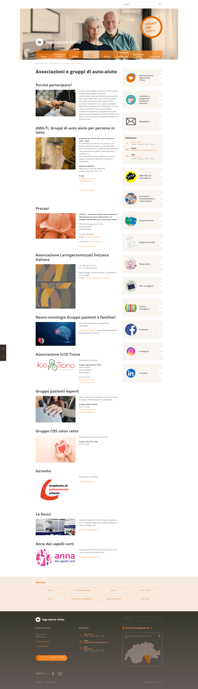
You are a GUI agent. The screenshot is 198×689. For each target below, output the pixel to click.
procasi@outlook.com (93, 237)
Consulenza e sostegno (59, 55)
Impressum (39, 682)
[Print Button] (3, 349)
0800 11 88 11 (136, 142)
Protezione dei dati (50, 682)
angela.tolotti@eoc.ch (87, 412)
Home (43, 57)
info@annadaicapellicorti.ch (90, 557)
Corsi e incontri (91, 55)
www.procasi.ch (95, 241)
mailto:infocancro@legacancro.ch (144, 150)
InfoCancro (135, 157)
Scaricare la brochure (87, 246)
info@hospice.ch (85, 181)
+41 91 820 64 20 (42, 646)
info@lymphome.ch (86, 481)
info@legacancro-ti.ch (87, 178)
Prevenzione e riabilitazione (122, 54)
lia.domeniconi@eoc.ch (88, 330)
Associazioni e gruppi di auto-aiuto (76, 71)
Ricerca (107, 57)
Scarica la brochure (86, 190)
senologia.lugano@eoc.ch (89, 530)
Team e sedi (154, 57)
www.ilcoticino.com (86, 382)
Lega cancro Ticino (42, 63)
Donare (75, 57)
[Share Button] (3, 357)
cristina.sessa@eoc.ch (87, 409)
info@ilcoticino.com (86, 380)
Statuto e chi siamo (138, 55)
